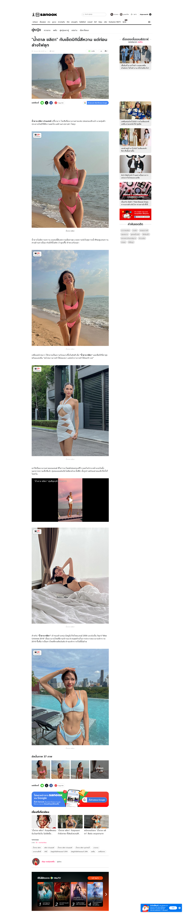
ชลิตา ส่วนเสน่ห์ (49, 848)
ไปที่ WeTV (95, 878)
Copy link (61, 103)
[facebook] (51, 102)
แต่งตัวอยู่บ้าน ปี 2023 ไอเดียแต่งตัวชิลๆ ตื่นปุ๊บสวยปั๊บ (134, 149)
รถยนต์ (89, 22)
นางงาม (95, 848)
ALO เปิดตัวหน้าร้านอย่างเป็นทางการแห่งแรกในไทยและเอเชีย (134, 176)
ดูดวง (54, 22)
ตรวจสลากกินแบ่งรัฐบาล (128, 238)
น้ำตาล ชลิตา (70, 231)
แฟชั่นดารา (101, 852)
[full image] (41, 769)
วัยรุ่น (100, 22)
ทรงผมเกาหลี (144, 230)
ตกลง (173, 907)
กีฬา (68, 22)
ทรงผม (123, 242)
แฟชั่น (93, 852)
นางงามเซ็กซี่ (37, 852)
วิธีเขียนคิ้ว (146, 234)
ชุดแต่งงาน (124, 234)
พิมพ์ (52, 51)
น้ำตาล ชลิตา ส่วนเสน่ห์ (65, 848)
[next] (106, 894)
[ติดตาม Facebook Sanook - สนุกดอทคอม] (135, 214)
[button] (83, 14)
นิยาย (124, 22)
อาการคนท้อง (125, 230)
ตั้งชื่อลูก (131, 242)
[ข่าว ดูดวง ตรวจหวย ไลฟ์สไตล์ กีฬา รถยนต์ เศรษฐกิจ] (44, 15)
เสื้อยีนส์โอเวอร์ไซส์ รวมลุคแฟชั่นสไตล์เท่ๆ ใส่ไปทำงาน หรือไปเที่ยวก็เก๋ (135, 66)
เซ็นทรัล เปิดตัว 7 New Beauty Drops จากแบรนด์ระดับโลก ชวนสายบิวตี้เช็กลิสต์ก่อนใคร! (134, 204)
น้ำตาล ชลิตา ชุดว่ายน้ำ (83, 848)
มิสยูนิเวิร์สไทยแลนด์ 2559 (59, 852)
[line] (42, 102)
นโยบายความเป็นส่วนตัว (155, 910)
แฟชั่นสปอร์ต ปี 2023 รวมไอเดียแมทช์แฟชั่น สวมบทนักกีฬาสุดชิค (135, 122)
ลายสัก (135, 230)
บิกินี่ (45, 852)
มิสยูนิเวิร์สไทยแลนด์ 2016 (79, 852)
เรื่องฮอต (43, 22)
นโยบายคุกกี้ (165, 910)
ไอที (95, 22)
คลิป (105, 22)
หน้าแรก (35, 22)
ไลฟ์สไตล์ (82, 22)
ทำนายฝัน (142, 238)
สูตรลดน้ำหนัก (135, 234)
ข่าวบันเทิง (61, 22)
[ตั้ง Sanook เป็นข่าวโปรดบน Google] (70, 798)
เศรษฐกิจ (74, 22)
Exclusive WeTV (115, 22)
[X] (46, 102)
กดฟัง (93, 51)
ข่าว (49, 22)
